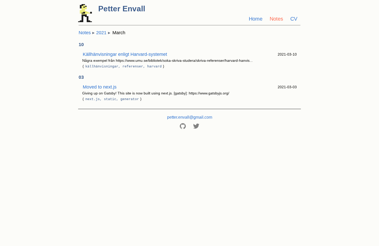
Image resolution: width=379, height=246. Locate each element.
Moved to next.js (100, 87)
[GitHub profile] (182, 126)
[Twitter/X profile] (196, 126)
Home (255, 19)
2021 (101, 32)
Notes (276, 19)
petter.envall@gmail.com (189, 117)
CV (293, 19)
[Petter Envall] (112, 21)
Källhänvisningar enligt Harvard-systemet (125, 54)
